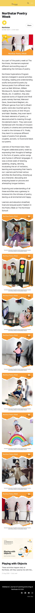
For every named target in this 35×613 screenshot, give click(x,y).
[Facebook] (22, 593)
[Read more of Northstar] (4, 22)
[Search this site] (28, 3)
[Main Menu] (31, 3)
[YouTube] (29, 593)
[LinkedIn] (25, 593)
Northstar (6, 27)
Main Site (30, 596)
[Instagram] (32, 593)
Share (29, 25)
